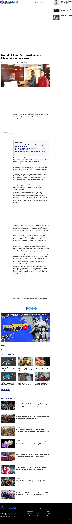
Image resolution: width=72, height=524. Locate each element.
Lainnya (63, 7)
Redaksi (9, 522)
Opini (48, 515)
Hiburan (44, 7)
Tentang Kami (3, 522)
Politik (28, 7)
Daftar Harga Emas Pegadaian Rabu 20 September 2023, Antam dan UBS (30, 149)
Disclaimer (32, 522)
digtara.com (67, 522)
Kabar (48, 510)
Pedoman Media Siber (17, 522)
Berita (38, 515)
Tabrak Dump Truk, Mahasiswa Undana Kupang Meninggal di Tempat (29, 145)
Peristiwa (2, 7)
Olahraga (38, 7)
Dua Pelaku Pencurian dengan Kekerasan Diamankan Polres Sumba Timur (24, 383)
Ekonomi (33, 7)
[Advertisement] (25, 42)
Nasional (8, 7)
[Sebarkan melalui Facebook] (27, 308)
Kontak (40, 522)
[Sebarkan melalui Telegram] (35, 308)
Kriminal (58, 7)
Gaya (48, 7)
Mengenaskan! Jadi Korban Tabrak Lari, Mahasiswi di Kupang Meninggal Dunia (8, 383)
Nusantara (22, 7)
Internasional (15, 7)
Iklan (37, 522)
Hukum (53, 7)
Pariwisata (49, 513)
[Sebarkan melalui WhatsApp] (32, 308)
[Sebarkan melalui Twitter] (29, 308)
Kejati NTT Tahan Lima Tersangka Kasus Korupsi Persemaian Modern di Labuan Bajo (41, 383)
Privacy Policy (26, 522)
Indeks (68, 7)
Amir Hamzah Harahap (7, 62)
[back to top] (69, 519)
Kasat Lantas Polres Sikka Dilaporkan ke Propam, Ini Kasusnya (30, 152)
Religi (48, 511)
